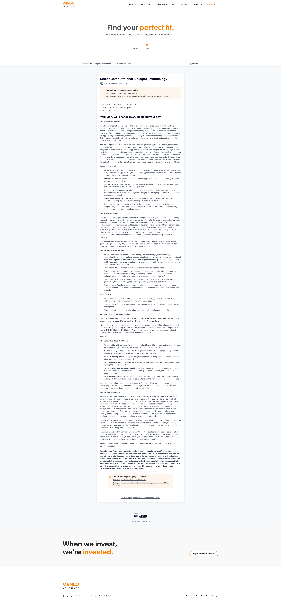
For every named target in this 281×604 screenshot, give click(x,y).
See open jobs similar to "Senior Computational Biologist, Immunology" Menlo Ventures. (137, 96)
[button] (161, 4)
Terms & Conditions (106, 596)
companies (103, 64)
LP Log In (215, 596)
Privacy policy (135, 521)
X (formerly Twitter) (118, 427)
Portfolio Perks (202, 596)
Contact (79, 596)
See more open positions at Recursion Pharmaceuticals (140, 498)
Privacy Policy (91, 596)
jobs (87, 64)
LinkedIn (134, 427)
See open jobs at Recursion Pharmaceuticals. (122, 93)
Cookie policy (146, 521)
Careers (189, 596)
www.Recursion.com (166, 425)
